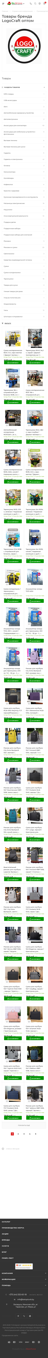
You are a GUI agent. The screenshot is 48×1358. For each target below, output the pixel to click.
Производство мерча (13, 1228)
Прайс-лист (8, 1258)
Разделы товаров (12, 87)
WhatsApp (30, 1316)
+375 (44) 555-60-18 (18, 1295)
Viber (24, 1316)
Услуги (5, 1246)
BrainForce (31, 1349)
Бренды (6, 1240)
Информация (8, 1279)
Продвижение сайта (10, 1335)
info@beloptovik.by (25, 1299)
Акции (5, 1234)
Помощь (6, 1285)
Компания (7, 1273)
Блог (4, 1252)
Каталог (6, 1222)
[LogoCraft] (24, 46)
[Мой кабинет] (40, 4)
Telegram (18, 1316)
